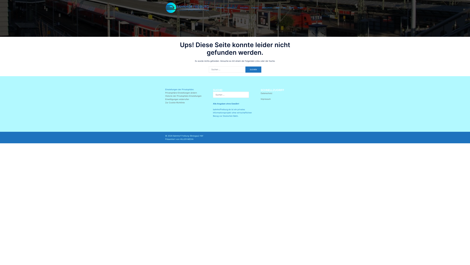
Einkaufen (244, 8)
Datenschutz (266, 93)
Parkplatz (220, 8)
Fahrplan (254, 8)
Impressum (266, 99)
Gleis (278, 8)
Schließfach (232, 8)
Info (284, 8)
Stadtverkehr (267, 8)
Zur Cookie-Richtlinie (175, 102)
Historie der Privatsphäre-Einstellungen (183, 96)
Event (292, 8)
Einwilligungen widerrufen (177, 99)
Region (300, 8)
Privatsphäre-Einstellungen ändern (181, 93)
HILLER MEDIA (187, 139)
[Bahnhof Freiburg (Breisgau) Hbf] (187, 7)
